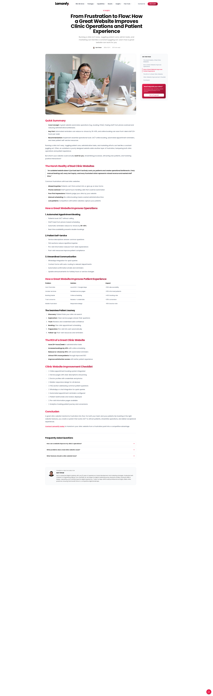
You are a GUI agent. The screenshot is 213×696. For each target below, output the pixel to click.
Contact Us (141, 4)
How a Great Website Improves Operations (152, 65)
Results (110, 4)
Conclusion (146, 80)
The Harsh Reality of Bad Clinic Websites (152, 61)
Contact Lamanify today (54, 426)
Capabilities (101, 4)
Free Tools (127, 4)
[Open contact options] (208, 691)
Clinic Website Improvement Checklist (154, 77)
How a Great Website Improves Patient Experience (152, 70)
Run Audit (153, 4)
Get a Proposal (154, 95)
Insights (118, 4)
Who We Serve (80, 4)
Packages (91, 4)
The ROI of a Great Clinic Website (153, 74)
